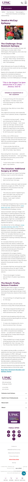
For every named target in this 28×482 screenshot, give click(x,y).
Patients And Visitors (8, 393)
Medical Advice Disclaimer (14, 452)
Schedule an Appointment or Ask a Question (14, 93)
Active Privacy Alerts (14, 459)
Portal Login (22, 480)
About (3, 407)
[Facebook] (8, 432)
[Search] (22, 3)
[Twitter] (13, 438)
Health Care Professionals (9, 398)
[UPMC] (6, 3)
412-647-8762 (5, 387)
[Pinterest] (13, 435)
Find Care (6, 480)
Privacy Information (14, 456)
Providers (11, 480)
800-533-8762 (5, 389)
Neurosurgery (8, 8)
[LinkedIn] (13, 432)
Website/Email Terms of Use (14, 449)
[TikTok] (19, 435)
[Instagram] (8, 435)
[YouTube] (19, 432)
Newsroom (4, 402)
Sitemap (14, 462)
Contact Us (14, 446)
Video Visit (17, 480)
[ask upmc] (24, 473)
